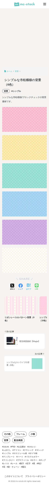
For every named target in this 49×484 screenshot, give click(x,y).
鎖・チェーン (13, 467)
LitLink (6, 447)
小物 (33, 434)
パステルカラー (32, 457)
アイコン (17, 450)
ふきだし (7, 450)
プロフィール (23, 460)
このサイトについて (13, 476)
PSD (13, 447)
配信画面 (18, 440)
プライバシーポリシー (35, 476)
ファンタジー (9, 460)
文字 (28, 463)
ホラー (34, 460)
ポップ (43, 460)
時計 (40, 463)
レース (14, 463)
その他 (7, 434)
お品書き (22, 447)
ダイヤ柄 (33, 453)
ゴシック (40, 450)
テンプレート (9, 457)
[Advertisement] (24, 39)
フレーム (20, 434)
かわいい (32, 447)
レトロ (6, 463)
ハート (20, 457)
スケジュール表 (20, 453)
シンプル (17, 91)
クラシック (28, 450)
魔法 (24, 467)
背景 (6, 91)
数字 (22, 463)
